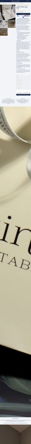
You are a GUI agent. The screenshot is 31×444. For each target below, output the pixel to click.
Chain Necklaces (4, 3)
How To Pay (17, 85)
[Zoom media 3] (11, 24)
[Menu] (2, 1)
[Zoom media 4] (4, 32)
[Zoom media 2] (4, 24)
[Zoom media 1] (7, 12)
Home (0, 3)
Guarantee (17, 78)
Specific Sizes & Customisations (19, 80)
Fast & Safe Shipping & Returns (19, 83)
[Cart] (28, 1)
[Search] (26, 1)
